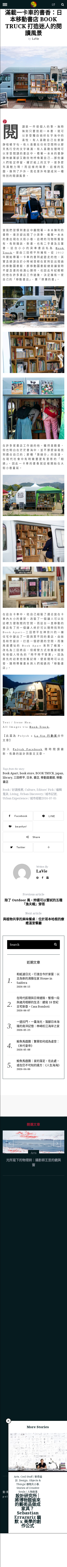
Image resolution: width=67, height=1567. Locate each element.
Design (23, 1498)
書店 (36, 777)
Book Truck (39, 726)
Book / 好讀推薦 (13, 790)
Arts (16, 1495)
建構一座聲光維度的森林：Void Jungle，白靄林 (34, 1180)
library (7, 777)
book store (27, 773)
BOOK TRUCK (45, 773)
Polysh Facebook (28, 749)
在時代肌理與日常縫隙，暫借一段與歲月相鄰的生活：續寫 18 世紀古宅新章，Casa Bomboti (38, 1002)
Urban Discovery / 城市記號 (38, 794)
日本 (29, 777)
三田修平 (19, 777)
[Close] (8, 1439)
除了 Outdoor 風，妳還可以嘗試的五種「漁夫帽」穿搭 (33, 899)
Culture (30, 790)
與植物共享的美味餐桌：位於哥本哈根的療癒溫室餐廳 (33, 918)
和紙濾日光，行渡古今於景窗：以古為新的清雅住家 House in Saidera (38, 978)
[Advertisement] (33, 1344)
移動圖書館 (48, 777)
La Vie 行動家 (46, 735)
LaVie (35, 38)
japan (59, 773)
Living (14, 794)
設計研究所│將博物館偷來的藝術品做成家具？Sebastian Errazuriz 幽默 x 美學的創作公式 (27, 1529)
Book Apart (10, 773)
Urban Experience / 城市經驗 (22, 798)
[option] (33, 1159)
